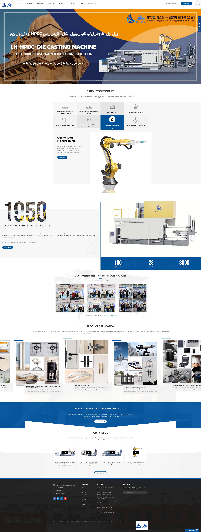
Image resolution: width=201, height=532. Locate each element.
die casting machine (101, 489)
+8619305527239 (60, 490)
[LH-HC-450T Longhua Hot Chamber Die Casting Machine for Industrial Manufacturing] (121, 162)
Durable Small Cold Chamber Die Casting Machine (106, 502)
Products (28, 3)
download (84, 499)
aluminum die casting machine (104, 494)
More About (7, 247)
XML (115, 521)
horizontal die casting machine (104, 492)
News (73, 3)
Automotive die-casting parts (123, 388)
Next (149, 298)
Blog (107, 521)
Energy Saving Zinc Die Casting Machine (106, 512)
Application (62, 3)
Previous (52, 298)
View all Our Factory (111, 315)
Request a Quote (186, 3)
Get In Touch (99, 421)
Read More (62, 157)
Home (18, 3)
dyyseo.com (102, 521)
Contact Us (92, 3)
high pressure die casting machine (105, 487)
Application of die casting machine (26, 388)
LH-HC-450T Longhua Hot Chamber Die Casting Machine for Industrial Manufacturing (68, 139)
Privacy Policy (120, 521)
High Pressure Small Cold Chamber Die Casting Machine (106, 498)
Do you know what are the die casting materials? (178, 385)
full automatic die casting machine (105, 509)
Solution (40, 3)
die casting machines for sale (103, 504)
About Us (51, 3)
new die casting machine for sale (104, 507)
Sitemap (111, 521)
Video (81, 3)
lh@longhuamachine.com (62, 493)
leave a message (190, 530)
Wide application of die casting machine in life (78, 385)
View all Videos (100, 473)
